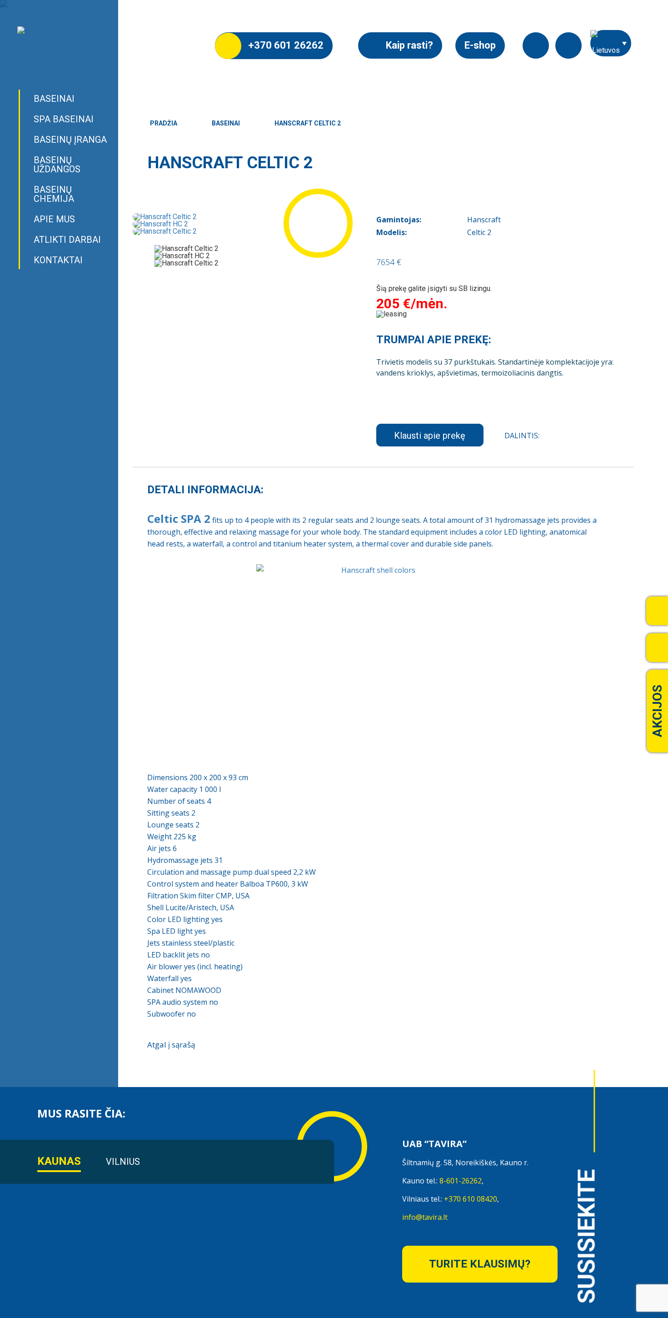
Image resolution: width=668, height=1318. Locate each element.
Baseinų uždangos (57, 165)
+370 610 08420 (470, 1199)
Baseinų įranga (70, 139)
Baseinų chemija (54, 194)
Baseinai (54, 98)
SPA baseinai (64, 119)
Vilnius (123, 1161)
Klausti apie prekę (429, 435)
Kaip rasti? (408, 45)
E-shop (480, 45)
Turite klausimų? (479, 1264)
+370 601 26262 (285, 45)
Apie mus (54, 219)
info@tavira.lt (425, 1217)
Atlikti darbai (67, 239)
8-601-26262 (460, 1181)
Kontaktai (58, 260)
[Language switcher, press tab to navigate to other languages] (610, 43)
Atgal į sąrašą (171, 1044)
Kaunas (59, 1161)
